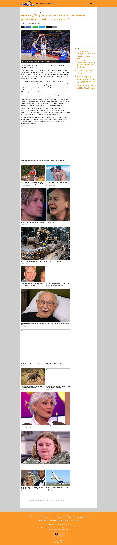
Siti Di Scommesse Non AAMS (63, 517)
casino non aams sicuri (59, 515)
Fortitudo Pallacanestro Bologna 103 (35, 12)
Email (56, 26)
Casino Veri (52, 517)
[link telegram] (91, 3)
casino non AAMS (76, 517)
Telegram (43, 26)
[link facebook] (88, 3)
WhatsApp (35, 26)
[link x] (86, 3)
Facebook (28, 26)
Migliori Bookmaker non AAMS (61, 520)
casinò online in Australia (34, 517)
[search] (95, 3)
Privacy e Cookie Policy (33, 515)
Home (22, 12)
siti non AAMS (86, 515)
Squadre (42, 3)
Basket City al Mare (50, 3)
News (37, 3)
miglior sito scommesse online (74, 515)
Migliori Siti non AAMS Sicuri (45, 520)
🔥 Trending (78, 48)
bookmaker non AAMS (46, 515)
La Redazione (24, 23)
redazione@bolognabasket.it (60, 529)
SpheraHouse (60, 542)
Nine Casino (85, 517)
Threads (49, 26)
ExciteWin (45, 517)
